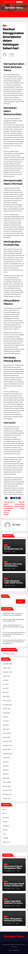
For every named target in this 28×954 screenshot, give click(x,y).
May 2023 (5, 725)
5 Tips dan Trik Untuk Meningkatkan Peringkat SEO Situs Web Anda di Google (9, 508)
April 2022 (6, 774)
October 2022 (6, 749)
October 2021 (6, 798)
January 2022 (6, 786)
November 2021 (7, 794)
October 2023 (6, 708)
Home (10, 950)
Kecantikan (6, 825)
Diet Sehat (6, 817)
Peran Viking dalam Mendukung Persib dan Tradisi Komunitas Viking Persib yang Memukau (14, 641)
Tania (11, 54)
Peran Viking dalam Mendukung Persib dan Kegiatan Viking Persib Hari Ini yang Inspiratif (14, 634)
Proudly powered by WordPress (9, 944)
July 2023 (5, 717)
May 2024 (5, 688)
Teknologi (5, 838)
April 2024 (6, 692)
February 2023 (7, 733)
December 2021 (7, 790)
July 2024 (5, 680)
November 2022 (7, 745)
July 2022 (5, 761)
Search (5, 596)
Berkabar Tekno (14, 7)
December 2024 (7, 664)
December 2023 (7, 704)
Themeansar (14, 946)
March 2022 (6, 778)
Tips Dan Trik (6, 842)
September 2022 (7, 753)
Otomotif (5, 830)
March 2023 (6, 729)
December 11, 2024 (9, 888)
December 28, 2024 (9, 870)
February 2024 (7, 700)
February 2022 (7, 782)
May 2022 (5, 770)
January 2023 (6, 737)
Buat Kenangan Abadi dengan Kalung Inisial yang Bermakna (14, 886)
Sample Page (16, 950)
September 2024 (7, 672)
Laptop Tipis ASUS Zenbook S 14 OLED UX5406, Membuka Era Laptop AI (13, 627)
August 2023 (6, 712)
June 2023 (6, 721)
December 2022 (7, 741)
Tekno (4, 25)
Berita (4, 809)
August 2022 (6, 757)
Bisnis (4, 813)
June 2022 (6, 766)
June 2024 (6, 684)
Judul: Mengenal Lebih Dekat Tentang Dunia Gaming (13, 583)
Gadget (5, 821)
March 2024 (6, 696)
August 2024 (6, 676)
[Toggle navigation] (15, 14)
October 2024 (6, 668)
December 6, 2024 (9, 923)
